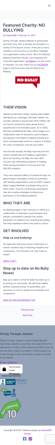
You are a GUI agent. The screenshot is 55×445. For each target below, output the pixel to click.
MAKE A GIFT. (10, 261)
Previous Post (27, 310)
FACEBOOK (42, 64)
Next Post (27, 315)
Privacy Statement (8, 362)
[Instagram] (30, 439)
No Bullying (31, 61)
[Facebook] (25, 439)
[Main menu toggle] (49, 6)
